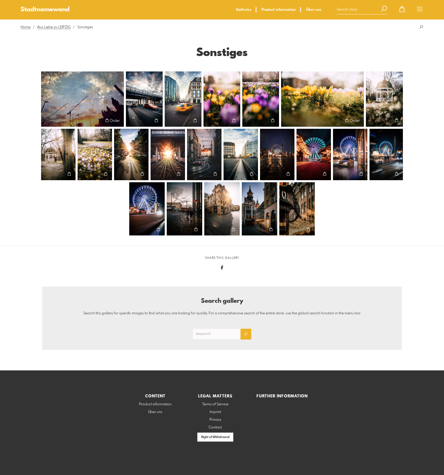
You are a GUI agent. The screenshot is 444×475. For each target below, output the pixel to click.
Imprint (215, 412)
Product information (279, 10)
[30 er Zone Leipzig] (131, 154)
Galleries (243, 10)
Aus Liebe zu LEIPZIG (54, 27)
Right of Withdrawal (215, 437)
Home (26, 27)
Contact (215, 427)
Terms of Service (215, 404)
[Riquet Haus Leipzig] (259, 208)
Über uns (313, 10)
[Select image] (47, 120)
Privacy (215, 420)
